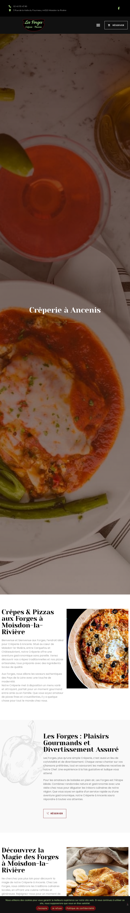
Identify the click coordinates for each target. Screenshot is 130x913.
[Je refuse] (127, 904)
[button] (98, 25)
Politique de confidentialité (80, 908)
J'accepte (42, 908)
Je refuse (57, 908)
